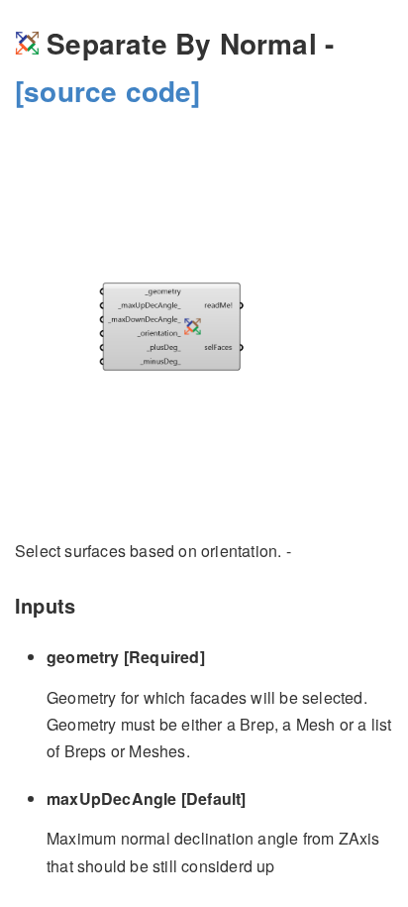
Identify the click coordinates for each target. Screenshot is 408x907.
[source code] (108, 90)
